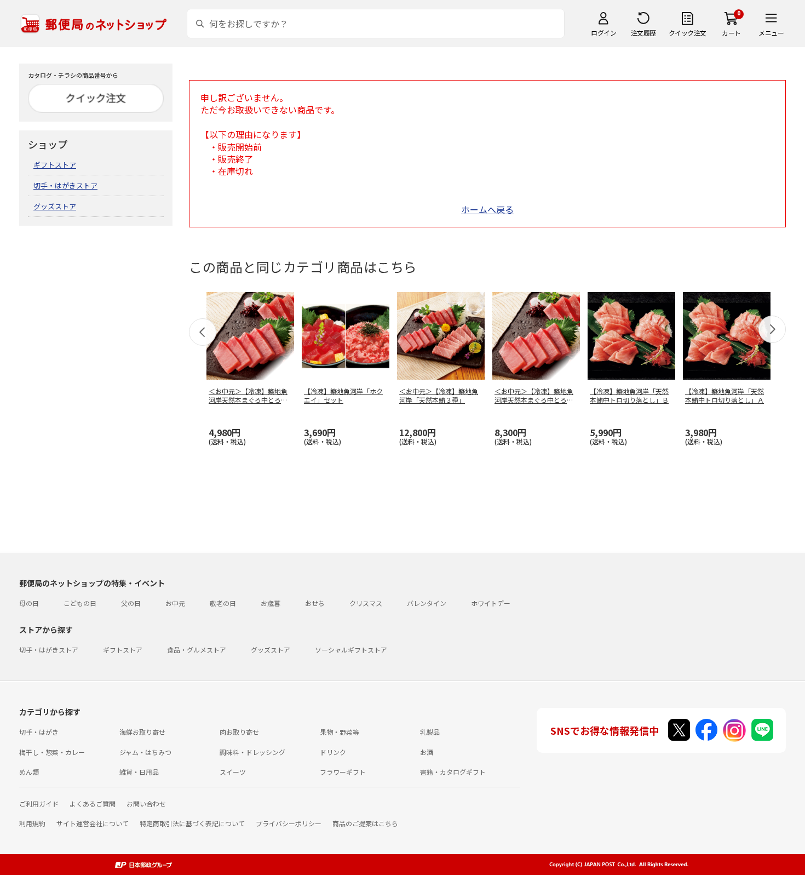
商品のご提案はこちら (365, 823)
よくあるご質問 (93, 803)
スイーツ (233, 771)
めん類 (29, 771)
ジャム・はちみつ (145, 752)
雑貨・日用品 (139, 771)
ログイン (603, 32)
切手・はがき (39, 731)
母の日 (29, 603)
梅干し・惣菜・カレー (52, 752)
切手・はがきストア (65, 185)
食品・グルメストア (196, 649)
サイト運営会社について (92, 823)
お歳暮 (270, 603)
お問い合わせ (146, 803)
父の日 (131, 603)
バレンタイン (426, 603)
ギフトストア (54, 164)
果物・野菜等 (339, 731)
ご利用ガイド (39, 803)
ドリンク (333, 752)
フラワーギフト (343, 771)
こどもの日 (80, 603)
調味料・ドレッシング (252, 752)
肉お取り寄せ (239, 731)
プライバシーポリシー (288, 823)
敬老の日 (223, 603)
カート (731, 32)
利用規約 (32, 823)
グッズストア (54, 206)
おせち (315, 603)
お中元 (175, 603)
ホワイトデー (490, 603)
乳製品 (430, 731)
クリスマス (365, 603)
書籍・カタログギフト (453, 771)
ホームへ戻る (487, 209)
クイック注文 (687, 32)
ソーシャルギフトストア (351, 649)
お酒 (426, 752)
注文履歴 (643, 32)
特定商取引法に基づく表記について (192, 823)
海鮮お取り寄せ (142, 731)
